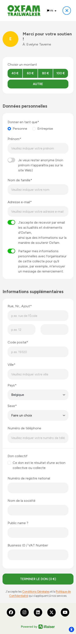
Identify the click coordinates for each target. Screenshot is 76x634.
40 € (15, 73)
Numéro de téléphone (24, 428)
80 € (45, 73)
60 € (30, 73)
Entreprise (45, 129)
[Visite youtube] (65, 612)
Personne (20, 129)
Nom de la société (21, 501)
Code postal (17, 342)
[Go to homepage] (24, 10)
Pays (11, 385)
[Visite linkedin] (38, 612)
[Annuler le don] (66, 10)
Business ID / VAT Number (28, 545)
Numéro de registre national (29, 478)
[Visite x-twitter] (51, 612)
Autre (38, 84)
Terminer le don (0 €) (38, 579)
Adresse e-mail (19, 202)
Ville (11, 365)
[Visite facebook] (11, 612)
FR (52, 10)
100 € (60, 73)
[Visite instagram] (24, 612)
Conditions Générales (35, 591)
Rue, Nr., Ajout (19, 306)
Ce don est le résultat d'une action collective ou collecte (39, 465)
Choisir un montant (22, 65)
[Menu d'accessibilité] (71, 629)
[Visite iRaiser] (38, 626)
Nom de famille (19, 180)
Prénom (13, 139)
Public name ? (18, 523)
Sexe (11, 406)
